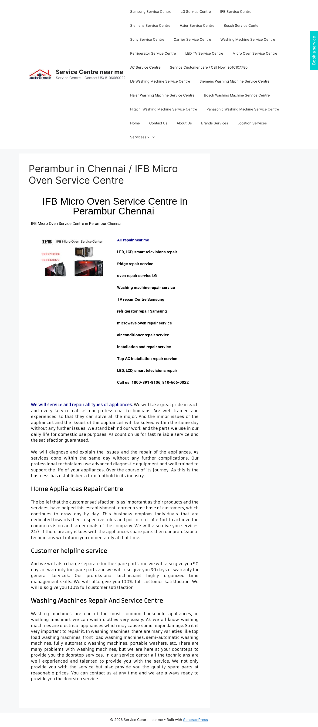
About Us (184, 123)
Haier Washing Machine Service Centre (162, 95)
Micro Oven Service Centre (255, 53)
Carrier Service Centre (192, 39)
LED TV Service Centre (204, 53)
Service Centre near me (89, 71)
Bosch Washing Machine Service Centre (237, 95)
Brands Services (214, 123)
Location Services (252, 123)
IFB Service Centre (235, 11)
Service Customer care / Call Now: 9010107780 (208, 67)
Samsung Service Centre (150, 11)
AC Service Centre (145, 67)
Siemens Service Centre (150, 25)
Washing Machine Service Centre (247, 39)
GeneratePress (195, 719)
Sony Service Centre (147, 39)
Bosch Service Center (242, 25)
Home (135, 123)
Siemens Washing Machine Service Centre (235, 81)
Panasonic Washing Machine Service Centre (242, 109)
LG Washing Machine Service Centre (160, 81)
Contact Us (158, 123)
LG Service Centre (196, 11)
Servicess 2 (139, 137)
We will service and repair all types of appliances (81, 404)
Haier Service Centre (197, 25)
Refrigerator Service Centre (153, 53)
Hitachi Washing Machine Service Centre (163, 109)
